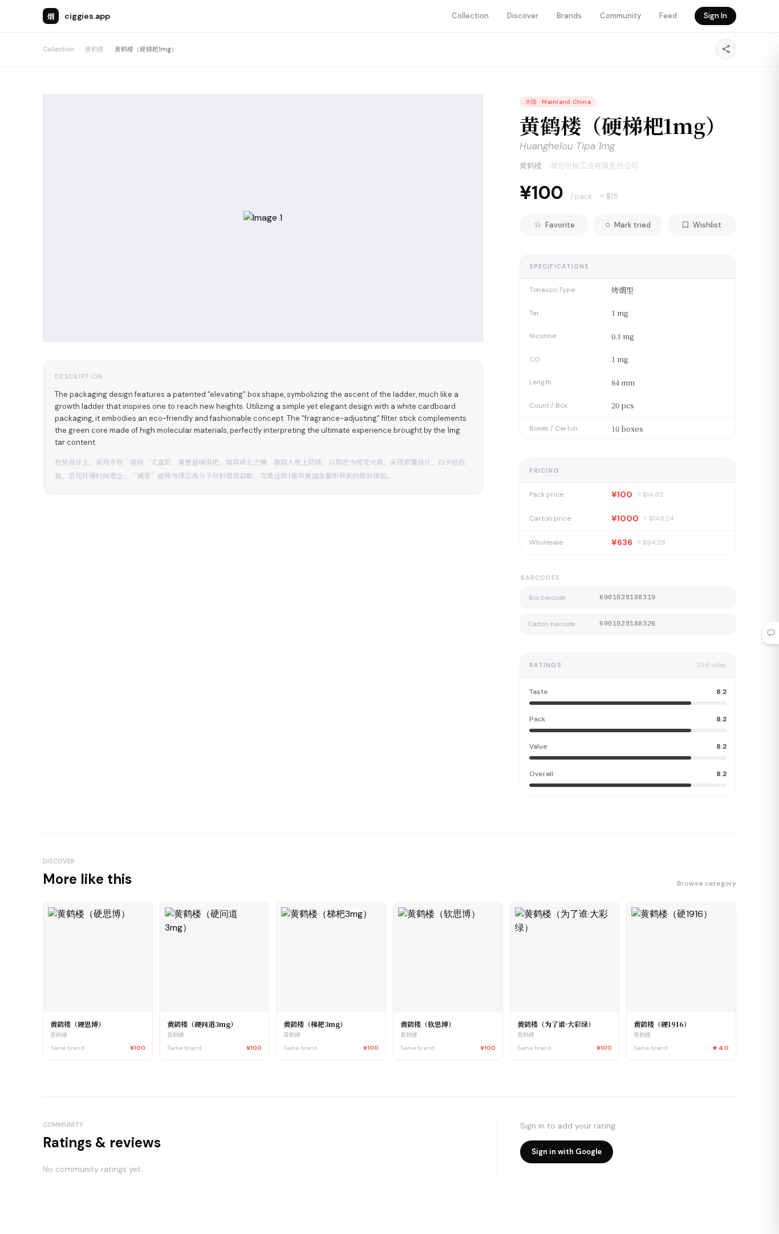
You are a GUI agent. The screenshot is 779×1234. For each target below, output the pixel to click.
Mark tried (628, 224)
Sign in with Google (566, 1151)
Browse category (706, 883)
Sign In (715, 16)
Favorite (554, 224)
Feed (668, 16)
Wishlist (707, 225)
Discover (522, 16)
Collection (470, 16)
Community (620, 16)
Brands (569, 16)
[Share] (726, 49)
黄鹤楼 (94, 49)
